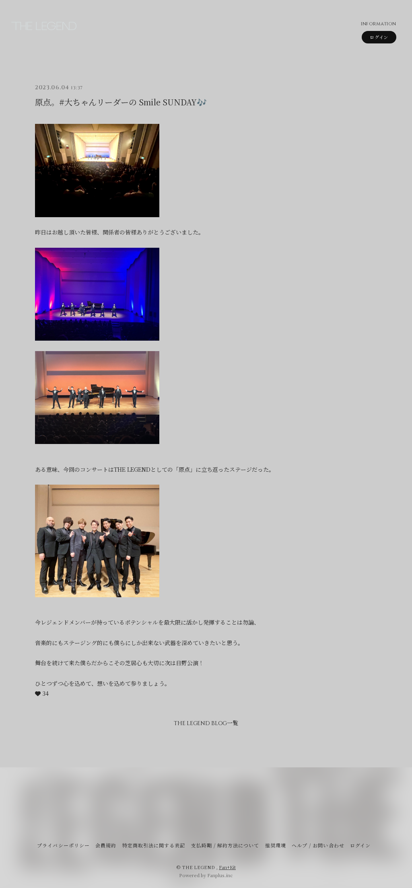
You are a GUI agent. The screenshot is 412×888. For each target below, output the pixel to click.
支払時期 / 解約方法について (225, 845)
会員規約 (105, 845)
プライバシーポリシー (63, 845)
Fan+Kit (227, 867)
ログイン (379, 37)
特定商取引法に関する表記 (153, 845)
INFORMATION (378, 24)
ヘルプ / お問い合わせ (318, 845)
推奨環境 (275, 845)
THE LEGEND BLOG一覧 (206, 723)
